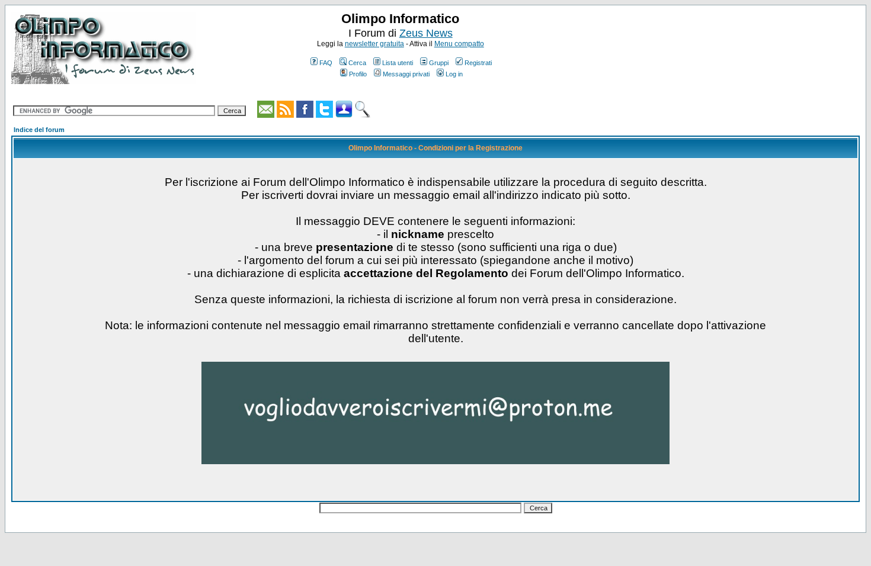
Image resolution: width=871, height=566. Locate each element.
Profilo (358, 74)
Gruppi (439, 62)
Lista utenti (397, 62)
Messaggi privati (406, 74)
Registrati (478, 62)
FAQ (325, 62)
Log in (454, 74)
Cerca (357, 62)
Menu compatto (459, 44)
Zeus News (426, 33)
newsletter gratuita (374, 44)
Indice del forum (39, 129)
